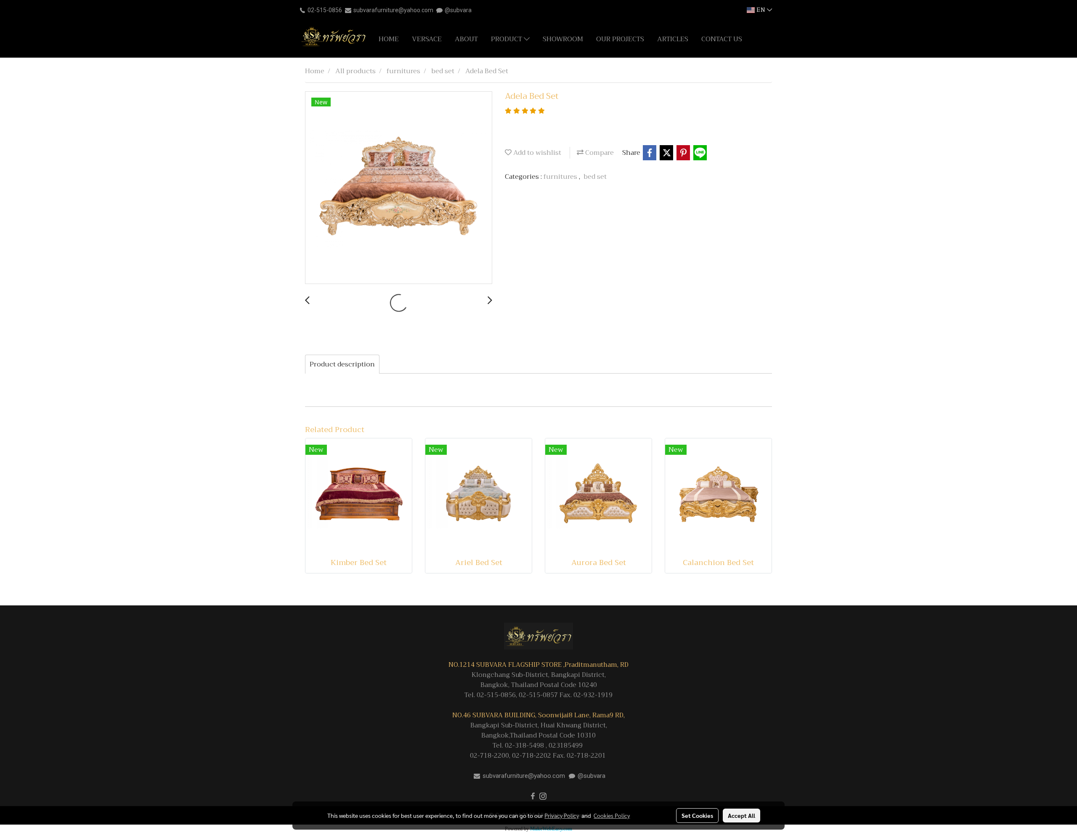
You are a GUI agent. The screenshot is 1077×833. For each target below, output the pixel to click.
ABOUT (466, 39)
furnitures (561, 177)
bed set (595, 177)
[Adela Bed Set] (398, 188)
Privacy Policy (561, 815)
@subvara (458, 10)
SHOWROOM (563, 39)
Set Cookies (697, 815)
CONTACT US (721, 39)
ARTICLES (672, 39)
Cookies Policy (612, 815)
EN (761, 10)
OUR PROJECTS (620, 39)
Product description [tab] (342, 364)
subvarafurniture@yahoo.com (393, 10)
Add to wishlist (536, 153)
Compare (599, 153)
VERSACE (427, 39)
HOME (389, 39)
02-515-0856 (325, 10)
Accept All (741, 815)
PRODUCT (507, 39)
